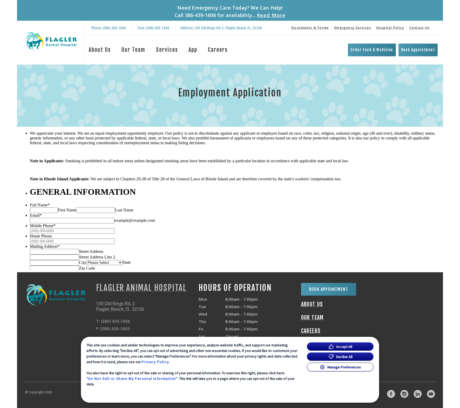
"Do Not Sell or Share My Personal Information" (132, 378)
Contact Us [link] (419, 28)
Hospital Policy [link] (390, 28)
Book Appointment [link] (418, 50)
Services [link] (167, 49)
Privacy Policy (155, 361)
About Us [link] (100, 49)
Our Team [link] (133, 49)
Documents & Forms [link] (310, 28)
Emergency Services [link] (352, 28)
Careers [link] (218, 49)
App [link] (192, 49)
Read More (271, 15)
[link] (51, 41)
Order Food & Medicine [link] (372, 50)
